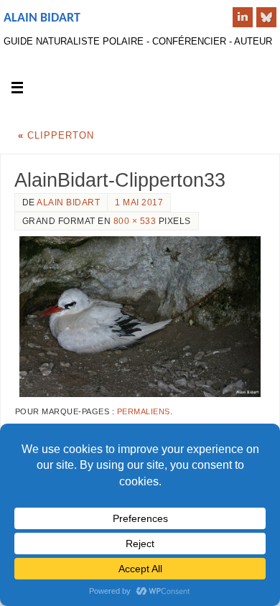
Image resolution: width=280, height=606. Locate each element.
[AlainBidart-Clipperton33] (140, 316)
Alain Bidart (42, 18)
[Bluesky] (266, 17)
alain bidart (68, 202)
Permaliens (143, 411)
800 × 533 (135, 221)
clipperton (56, 136)
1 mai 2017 (139, 202)
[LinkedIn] (243, 17)
